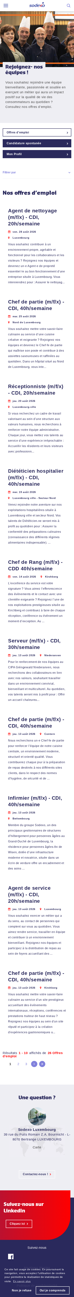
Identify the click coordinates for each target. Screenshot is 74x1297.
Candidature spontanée (24, 143)
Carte (37, 1147)
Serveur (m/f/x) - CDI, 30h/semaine (34, 644)
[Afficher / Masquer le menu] (6, 5)
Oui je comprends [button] (53, 1290)
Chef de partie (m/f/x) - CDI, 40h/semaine (36, 305)
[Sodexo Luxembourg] (10, 1259)
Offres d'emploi (18, 132)
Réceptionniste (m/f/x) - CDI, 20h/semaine (35, 390)
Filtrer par (9, 172)
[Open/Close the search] (68, 5)
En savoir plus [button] (22, 1281)
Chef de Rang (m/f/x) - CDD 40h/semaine (35, 565)
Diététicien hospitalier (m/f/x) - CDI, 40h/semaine (36, 477)
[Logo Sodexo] (37, 6)
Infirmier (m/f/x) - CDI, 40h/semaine (35, 801)
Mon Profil (14, 154)
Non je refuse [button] (21, 1290)
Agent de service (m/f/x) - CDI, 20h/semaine (29, 894)
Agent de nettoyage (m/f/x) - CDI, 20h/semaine (32, 217)
